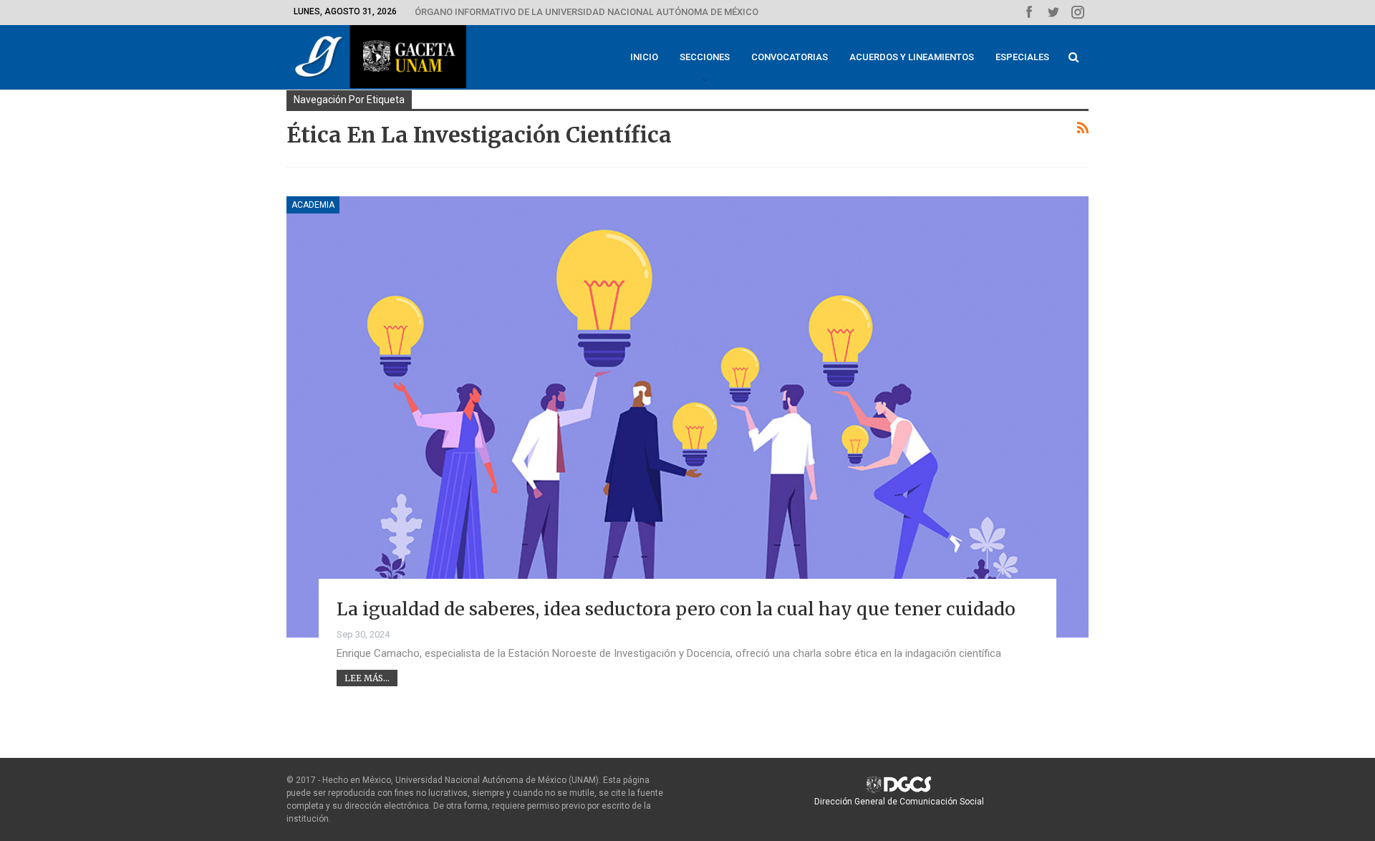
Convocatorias (789, 57)
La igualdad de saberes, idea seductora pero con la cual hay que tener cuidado (676, 608)
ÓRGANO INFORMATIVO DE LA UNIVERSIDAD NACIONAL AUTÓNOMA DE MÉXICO (586, 11)
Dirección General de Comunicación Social (899, 802)
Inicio (644, 57)
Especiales (1022, 57)
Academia (312, 205)
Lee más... (367, 678)
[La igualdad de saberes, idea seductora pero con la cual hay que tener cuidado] (687, 417)
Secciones (705, 57)
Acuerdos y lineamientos (911, 57)
